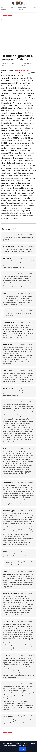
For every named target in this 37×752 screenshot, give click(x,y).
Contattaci (12, 7)
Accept (23, 749)
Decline (15, 749)
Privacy (33, 7)
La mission (3, 8)
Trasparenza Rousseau (22, 8)
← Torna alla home (7, 15)
